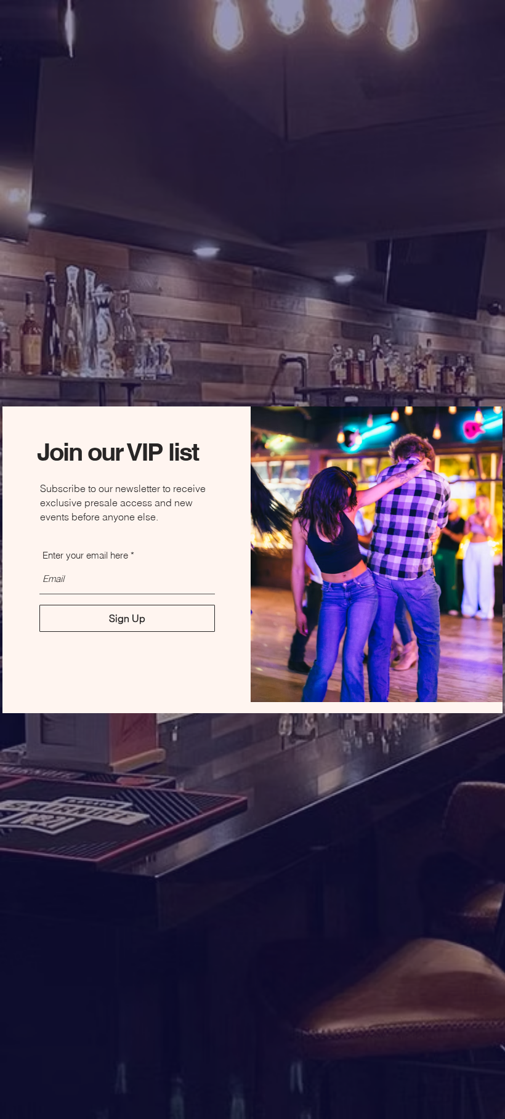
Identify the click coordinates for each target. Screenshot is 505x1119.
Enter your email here (85, 555)
